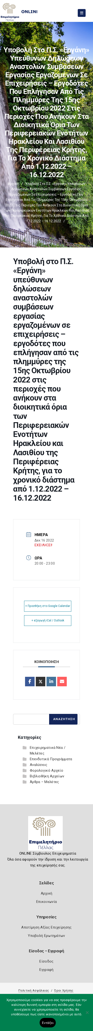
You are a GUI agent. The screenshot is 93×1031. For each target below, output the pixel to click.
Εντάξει (48, 1023)
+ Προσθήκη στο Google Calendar (47, 606)
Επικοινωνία (46, 902)
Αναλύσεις (38, 765)
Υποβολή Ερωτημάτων (46, 936)
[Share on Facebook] (30, 681)
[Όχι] (87, 1015)
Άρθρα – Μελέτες (44, 782)
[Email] (62, 681)
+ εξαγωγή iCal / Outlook (47, 620)
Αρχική (13, 184)
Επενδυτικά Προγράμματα (51, 759)
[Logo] (46, 835)
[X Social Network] (40, 681)
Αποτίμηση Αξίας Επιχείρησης (46, 927)
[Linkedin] (51, 681)
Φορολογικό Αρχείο (46, 770)
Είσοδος (46, 961)
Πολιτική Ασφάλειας (33, 990)
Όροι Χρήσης (63, 990)
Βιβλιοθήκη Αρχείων (47, 776)
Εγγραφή (46, 970)
